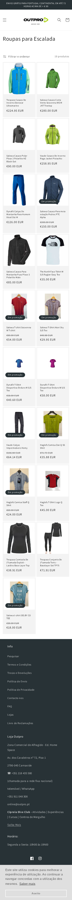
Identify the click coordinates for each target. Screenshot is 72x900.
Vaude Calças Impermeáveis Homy (17, 446)
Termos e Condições (19, 664)
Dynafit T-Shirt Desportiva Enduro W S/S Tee (52, 387)
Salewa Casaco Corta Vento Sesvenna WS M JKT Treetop (51, 103)
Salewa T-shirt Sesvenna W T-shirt (18, 329)
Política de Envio (17, 681)
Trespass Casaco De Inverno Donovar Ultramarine (16, 103)
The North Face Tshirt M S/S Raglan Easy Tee (52, 273)
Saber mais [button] (27, 883)
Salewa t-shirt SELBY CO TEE (18, 617)
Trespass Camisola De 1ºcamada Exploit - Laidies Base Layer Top (18, 562)
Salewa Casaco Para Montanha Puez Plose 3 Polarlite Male (18, 274)
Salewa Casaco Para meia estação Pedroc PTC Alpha (53, 214)
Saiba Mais (14, 824)
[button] (5, 20)
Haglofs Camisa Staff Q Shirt (17, 504)
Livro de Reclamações (20, 723)
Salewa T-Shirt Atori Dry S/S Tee (52, 329)
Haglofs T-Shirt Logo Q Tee (51, 504)
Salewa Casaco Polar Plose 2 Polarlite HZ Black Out (16, 158)
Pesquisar (13, 656)
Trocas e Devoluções (19, 673)
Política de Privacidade (21, 689)
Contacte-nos (15, 698)
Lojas (10, 714)
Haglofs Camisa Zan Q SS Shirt (52, 446)
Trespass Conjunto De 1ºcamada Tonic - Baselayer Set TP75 (51, 562)
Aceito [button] (36, 893)
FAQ (9, 706)
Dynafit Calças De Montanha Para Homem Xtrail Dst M (18, 214)
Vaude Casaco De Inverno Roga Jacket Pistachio (53, 157)
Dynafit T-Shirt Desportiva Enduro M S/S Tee (18, 387)
